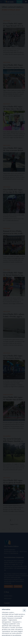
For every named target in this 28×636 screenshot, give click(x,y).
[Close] (24, 610)
